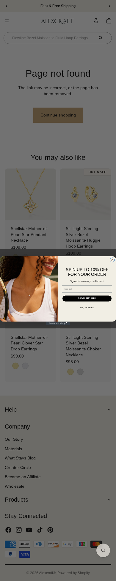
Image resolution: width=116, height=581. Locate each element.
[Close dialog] (112, 260)
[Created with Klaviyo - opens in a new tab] (58, 323)
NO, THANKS (87, 307)
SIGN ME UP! (87, 298)
